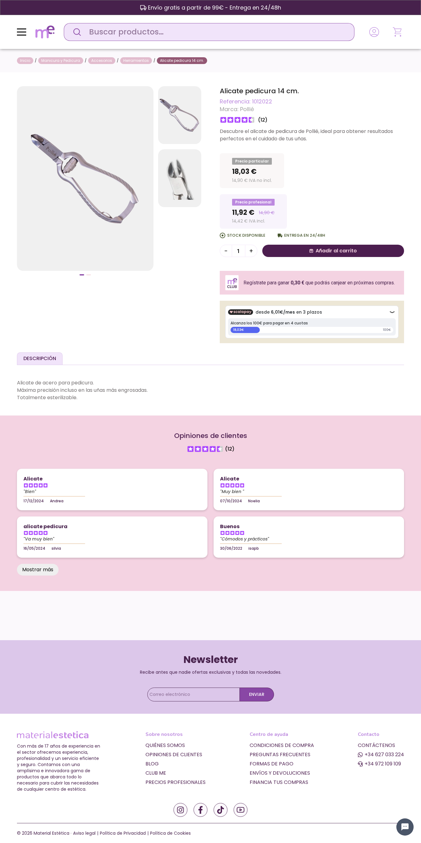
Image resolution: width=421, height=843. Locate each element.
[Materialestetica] (45, 31)
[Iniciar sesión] (374, 32)
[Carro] (398, 32)
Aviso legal (84, 833)
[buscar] (75, 32)
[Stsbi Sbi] (180, 810)
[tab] (40, 358)
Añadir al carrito (336, 250)
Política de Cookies (170, 833)
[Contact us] (405, 827)
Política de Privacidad (123, 833)
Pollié (247, 109)
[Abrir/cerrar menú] (21, 32)
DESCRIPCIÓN (39, 358)
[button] (82, 274)
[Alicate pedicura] (85, 178)
